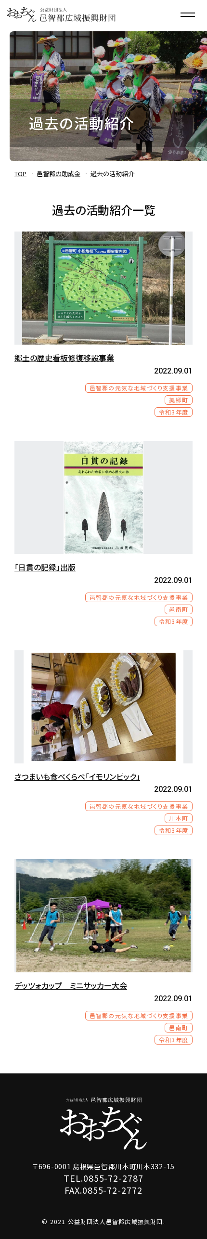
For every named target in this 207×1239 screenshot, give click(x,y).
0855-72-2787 (113, 1178)
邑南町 (178, 609)
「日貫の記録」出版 (45, 567)
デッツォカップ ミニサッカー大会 (70, 985)
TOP (20, 173)
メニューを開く (188, 14)
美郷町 (178, 400)
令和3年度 (173, 412)
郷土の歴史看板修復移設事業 (64, 357)
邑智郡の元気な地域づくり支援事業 (139, 388)
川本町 (178, 818)
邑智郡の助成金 (58, 173)
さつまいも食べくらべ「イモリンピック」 (77, 776)
